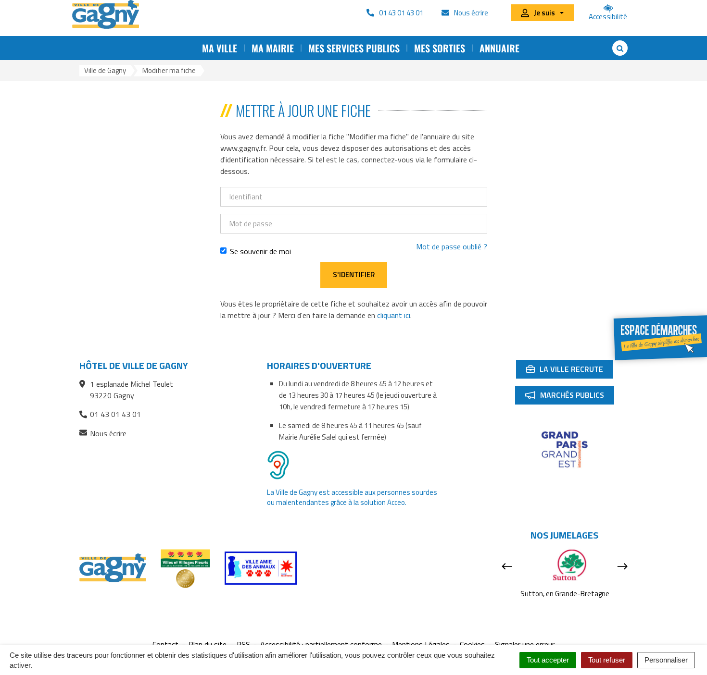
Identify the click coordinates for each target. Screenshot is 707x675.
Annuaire (499, 48)
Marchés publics (569, 397)
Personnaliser (666, 660)
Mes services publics (354, 48)
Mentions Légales (421, 644)
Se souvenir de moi (260, 251)
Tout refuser (606, 660)
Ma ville (219, 48)
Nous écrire (108, 434)
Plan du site (208, 644)
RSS (243, 644)
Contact (165, 644)
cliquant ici (393, 315)
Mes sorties (439, 48)
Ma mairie (273, 48)
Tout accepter (548, 660)
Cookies (472, 644)
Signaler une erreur (525, 644)
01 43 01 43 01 (115, 414)
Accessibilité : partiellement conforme (321, 644)
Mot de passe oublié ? (451, 246)
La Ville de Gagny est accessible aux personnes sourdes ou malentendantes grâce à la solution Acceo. (352, 497)
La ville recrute (569, 371)
